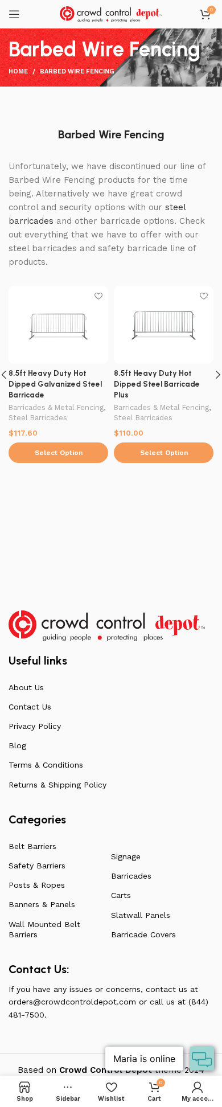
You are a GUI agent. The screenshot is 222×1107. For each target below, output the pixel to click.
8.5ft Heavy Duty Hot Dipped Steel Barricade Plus (157, 383)
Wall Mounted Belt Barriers (44, 929)
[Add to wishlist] (98, 296)
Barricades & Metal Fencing (56, 407)
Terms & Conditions (46, 764)
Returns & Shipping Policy (57, 784)
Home (18, 71)
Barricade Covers (143, 934)
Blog (17, 745)
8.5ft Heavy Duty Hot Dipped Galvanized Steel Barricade (55, 383)
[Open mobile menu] (14, 14)
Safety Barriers (37, 865)
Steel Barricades (38, 417)
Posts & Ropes (37, 884)
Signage (126, 856)
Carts (121, 895)
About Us (26, 687)
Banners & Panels (42, 904)
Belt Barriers (32, 846)
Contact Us (30, 706)
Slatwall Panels (140, 915)
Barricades (131, 875)
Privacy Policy (35, 726)
